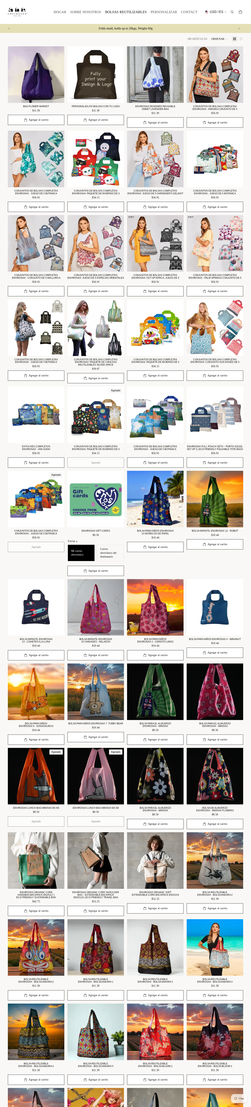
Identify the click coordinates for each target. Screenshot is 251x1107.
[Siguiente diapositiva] (239, 28)
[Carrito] (240, 12)
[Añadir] (58, 96)
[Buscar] (232, 12)
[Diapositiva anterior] (9, 28)
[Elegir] (117, 521)
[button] (219, 39)
